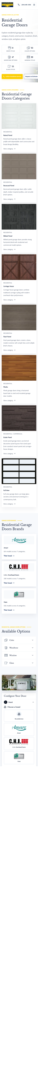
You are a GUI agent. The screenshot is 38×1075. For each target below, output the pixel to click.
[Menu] (34, 4)
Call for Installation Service (13, 76)
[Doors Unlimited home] (7, 5)
